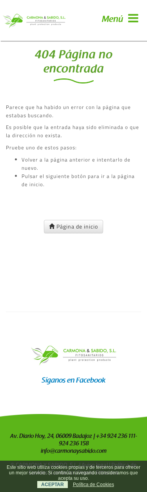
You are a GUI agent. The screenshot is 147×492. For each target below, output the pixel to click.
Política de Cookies (93, 484)
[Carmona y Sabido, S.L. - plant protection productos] (34, 20)
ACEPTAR (52, 484)
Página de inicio (76, 226)
